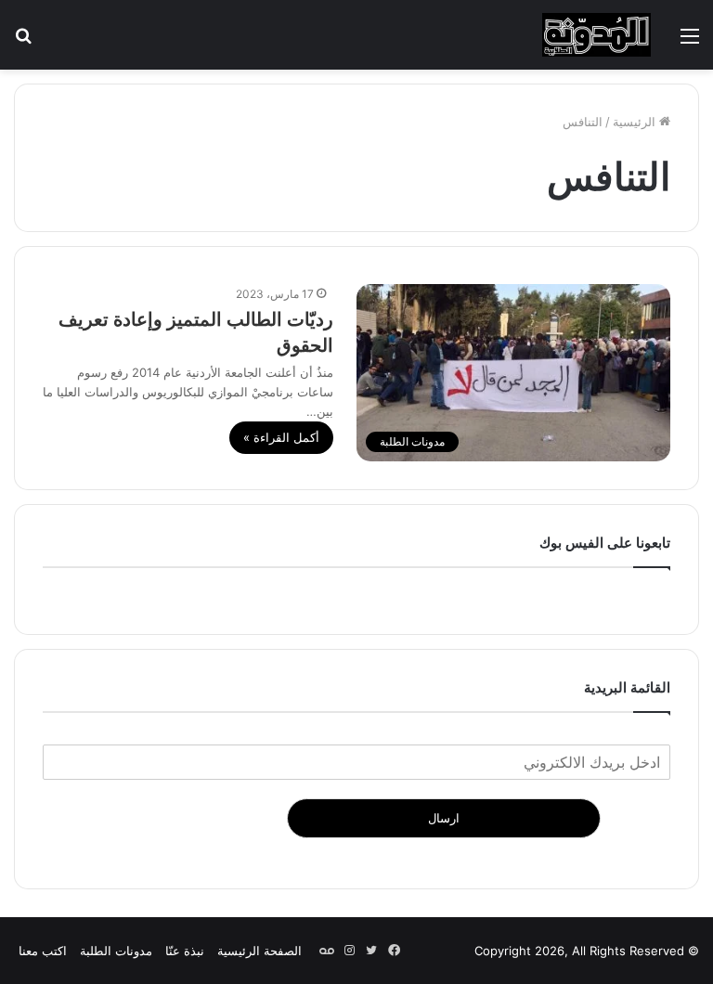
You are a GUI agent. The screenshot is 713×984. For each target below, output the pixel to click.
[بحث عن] (23, 42)
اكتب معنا (43, 950)
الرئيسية (636, 121)
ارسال (444, 817)
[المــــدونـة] (596, 35)
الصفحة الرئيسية (259, 950)
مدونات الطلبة (116, 950)
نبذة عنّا (184, 950)
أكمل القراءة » (281, 437)
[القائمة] (690, 42)
